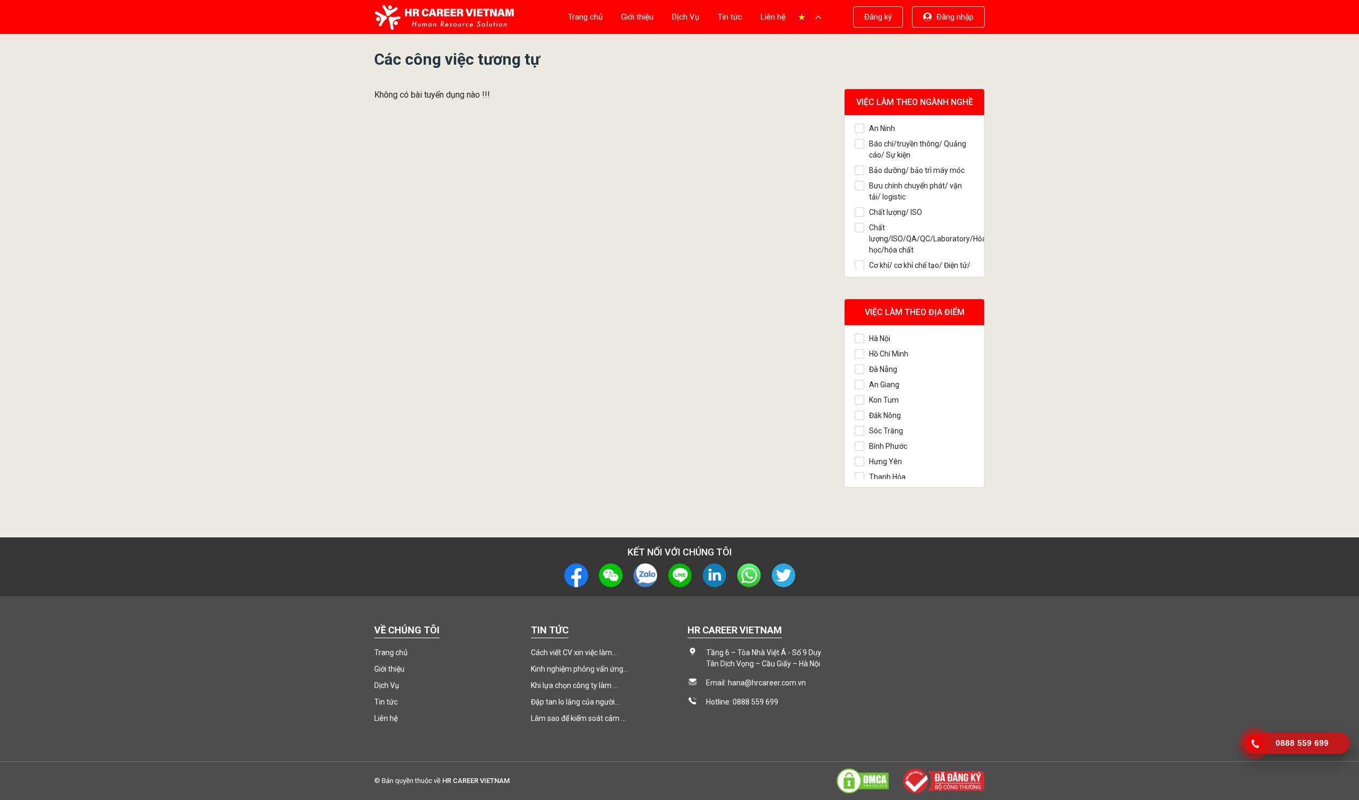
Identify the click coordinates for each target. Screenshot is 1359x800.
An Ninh (882, 128)
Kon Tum (884, 400)
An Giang (884, 384)
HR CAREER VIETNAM (476, 781)
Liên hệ (773, 17)
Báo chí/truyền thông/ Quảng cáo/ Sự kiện (917, 149)
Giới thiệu (637, 17)
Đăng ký (878, 17)
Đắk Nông (885, 415)
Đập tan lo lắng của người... (575, 702)
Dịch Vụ (685, 17)
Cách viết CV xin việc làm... (574, 652)
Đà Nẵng (883, 369)
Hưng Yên (885, 461)
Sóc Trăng (886, 431)
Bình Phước (888, 446)
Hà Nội (879, 338)
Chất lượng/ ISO (895, 212)
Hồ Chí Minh (888, 354)
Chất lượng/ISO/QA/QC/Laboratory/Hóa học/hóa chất (921, 238)
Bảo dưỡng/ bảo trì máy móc (917, 170)
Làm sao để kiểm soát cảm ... (578, 718)
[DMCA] (863, 780)
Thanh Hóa (887, 477)
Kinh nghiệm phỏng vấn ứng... (579, 669)
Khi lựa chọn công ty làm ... (574, 685)
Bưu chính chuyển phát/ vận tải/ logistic (915, 191)
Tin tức (730, 17)
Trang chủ (585, 17)
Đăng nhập (955, 17)
